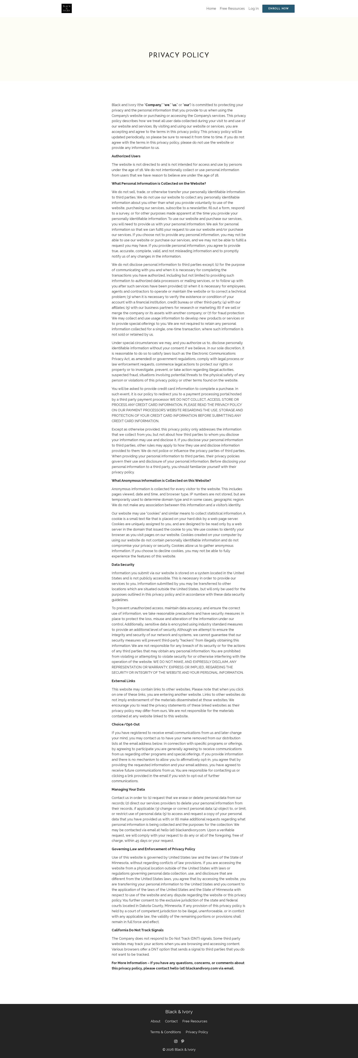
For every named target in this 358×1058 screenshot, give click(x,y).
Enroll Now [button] (278, 8)
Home (211, 8)
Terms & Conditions (165, 1032)
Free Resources (232, 8)
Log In (254, 8)
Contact (171, 1021)
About (155, 1021)
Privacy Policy (197, 1032)
